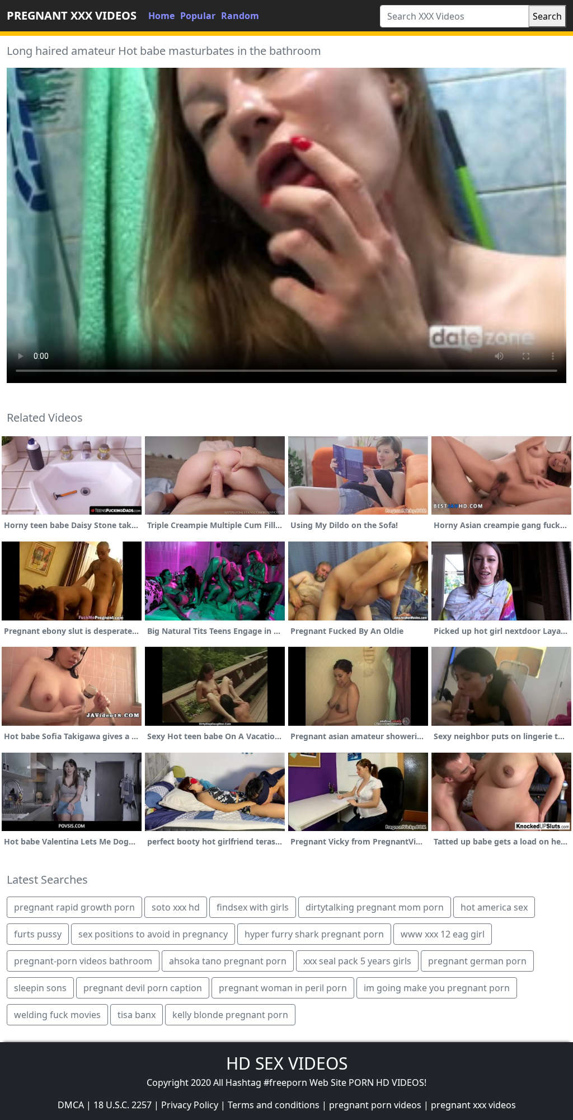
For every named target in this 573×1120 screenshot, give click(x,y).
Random (240, 16)
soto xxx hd (176, 907)
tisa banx (137, 1015)
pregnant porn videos (375, 1105)
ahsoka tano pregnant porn (227, 961)
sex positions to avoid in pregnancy (153, 934)
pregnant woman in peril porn (283, 988)
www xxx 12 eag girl (443, 934)
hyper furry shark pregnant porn (314, 934)
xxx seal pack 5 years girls (357, 961)
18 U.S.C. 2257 (122, 1105)
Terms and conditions (274, 1105)
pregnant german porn (477, 961)
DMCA (71, 1105)
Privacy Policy (189, 1105)
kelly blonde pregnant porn (230, 1015)
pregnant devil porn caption (142, 988)
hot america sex (494, 907)
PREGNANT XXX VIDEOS (72, 15)
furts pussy (38, 934)
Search (547, 16)
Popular (197, 16)
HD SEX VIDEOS (286, 1063)
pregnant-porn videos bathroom (83, 961)
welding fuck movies (57, 1015)
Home (161, 16)
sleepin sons (40, 988)
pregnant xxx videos (473, 1105)
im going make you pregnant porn (437, 988)
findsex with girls (253, 907)
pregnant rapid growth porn (74, 907)
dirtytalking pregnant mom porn (375, 907)
